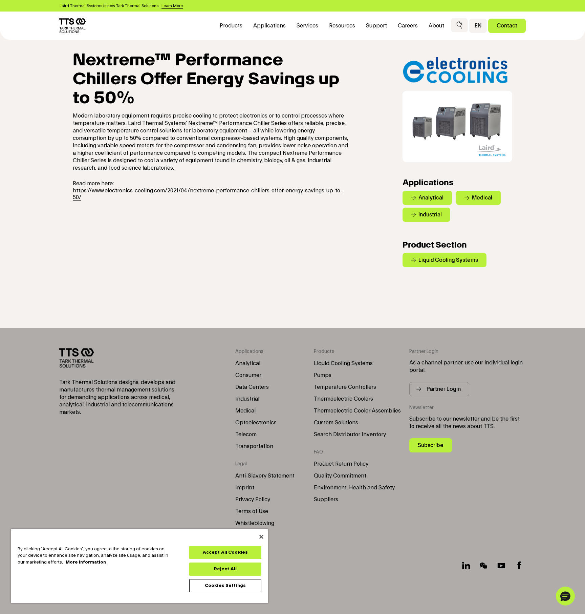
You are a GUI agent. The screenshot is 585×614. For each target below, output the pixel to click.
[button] (459, 25)
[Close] (261, 537)
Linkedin (466, 565)
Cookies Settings (225, 586)
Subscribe (430, 445)
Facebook (519, 565)
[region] (139, 566)
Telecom (246, 434)
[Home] (72, 25)
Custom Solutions (336, 422)
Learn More (172, 6)
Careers (408, 25)
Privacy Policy (252, 499)
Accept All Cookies (225, 552)
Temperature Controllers (345, 387)
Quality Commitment (340, 476)
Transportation (254, 446)
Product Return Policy (341, 464)
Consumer (248, 375)
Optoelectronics (256, 422)
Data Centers (252, 387)
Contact (507, 25)
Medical (245, 411)
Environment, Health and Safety (354, 487)
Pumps (322, 375)
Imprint (244, 487)
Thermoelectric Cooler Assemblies (357, 411)
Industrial (247, 399)
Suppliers (326, 499)
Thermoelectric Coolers (343, 399)
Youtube (501, 565)
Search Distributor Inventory (350, 434)
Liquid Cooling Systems (343, 363)
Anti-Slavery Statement (265, 476)
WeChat (484, 565)
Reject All (225, 569)
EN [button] (478, 25)
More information (86, 562)
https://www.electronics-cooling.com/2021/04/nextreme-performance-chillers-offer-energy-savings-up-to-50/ (207, 194)
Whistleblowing (254, 523)
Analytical (247, 363)
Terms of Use (251, 511)
